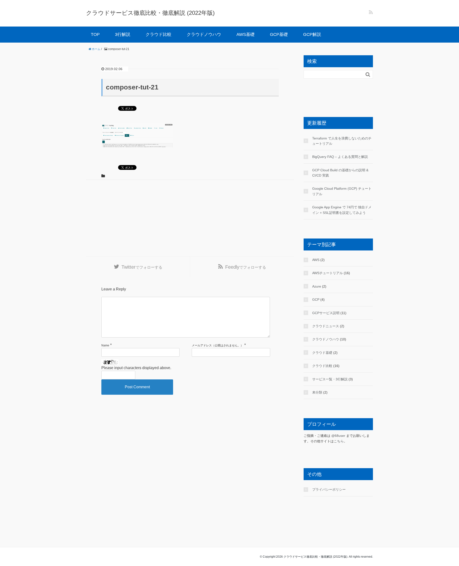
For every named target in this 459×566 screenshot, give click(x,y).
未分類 (317, 392)
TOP (95, 34)
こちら (339, 441)
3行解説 (122, 34)
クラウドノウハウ (204, 34)
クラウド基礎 (322, 353)
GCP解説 (312, 34)
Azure (316, 286)
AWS (315, 260)
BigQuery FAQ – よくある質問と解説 (340, 157)
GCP (315, 299)
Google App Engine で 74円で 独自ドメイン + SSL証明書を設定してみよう (342, 209)
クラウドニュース (325, 326)
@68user (338, 436)
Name (105, 345)
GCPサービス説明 (325, 313)
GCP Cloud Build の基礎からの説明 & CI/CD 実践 (340, 172)
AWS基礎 (245, 34)
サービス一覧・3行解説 (330, 379)
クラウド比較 (158, 34)
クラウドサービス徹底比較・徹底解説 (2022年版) (150, 13)
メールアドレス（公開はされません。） (217, 345)
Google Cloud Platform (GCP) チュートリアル (342, 191)
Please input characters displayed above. (136, 368)
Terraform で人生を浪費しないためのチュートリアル (342, 140)
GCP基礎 (279, 34)
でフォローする (141, 267)
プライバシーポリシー (329, 489)
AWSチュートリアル (327, 273)
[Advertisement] (190, 218)
